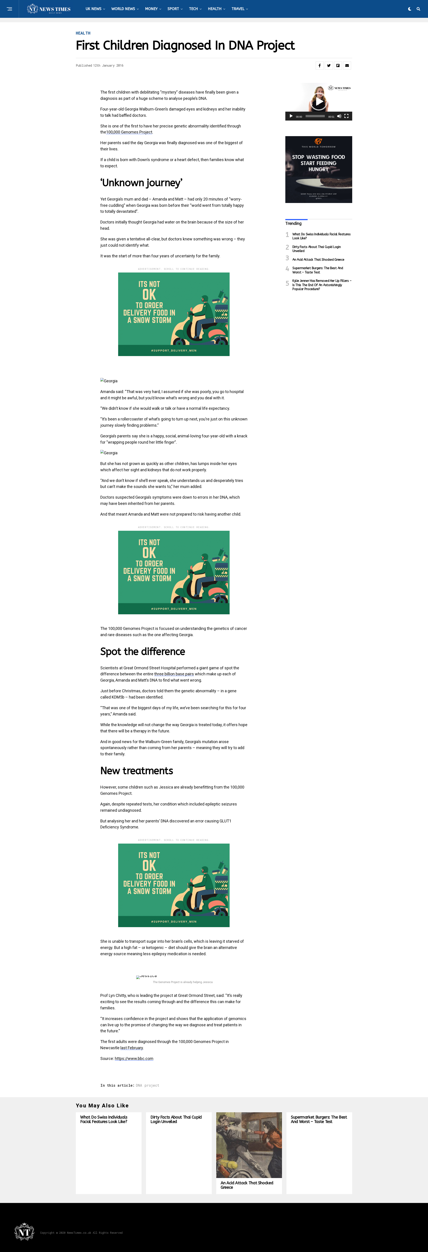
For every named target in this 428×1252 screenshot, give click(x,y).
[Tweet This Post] (329, 65)
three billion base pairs (174, 674)
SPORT (173, 9)
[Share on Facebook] (320, 65)
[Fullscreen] (346, 116)
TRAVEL (238, 9)
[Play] (291, 116)
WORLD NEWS (123, 9)
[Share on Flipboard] (338, 65)
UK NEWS (93, 9)
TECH (193, 9)
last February (131, 1047)
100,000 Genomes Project (129, 132)
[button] (319, 102)
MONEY (151, 9)
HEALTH (215, 9)
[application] (318, 102)
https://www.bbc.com (134, 1058)
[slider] (315, 116)
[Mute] (339, 116)
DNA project (147, 1085)
